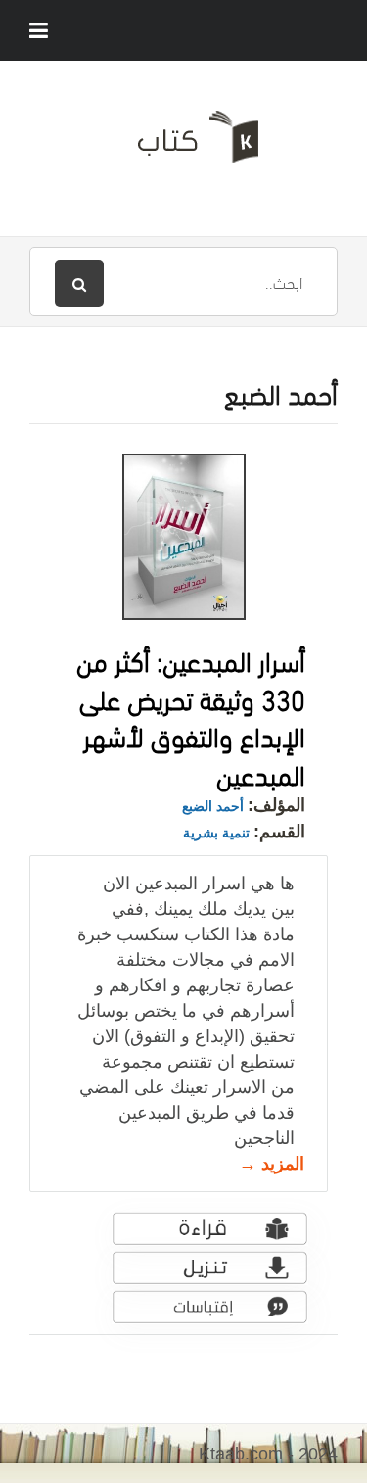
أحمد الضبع (213, 806)
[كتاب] (183, 144)
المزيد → (271, 1163)
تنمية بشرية (216, 832)
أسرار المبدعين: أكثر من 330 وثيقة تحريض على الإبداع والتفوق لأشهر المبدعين (190, 715)
